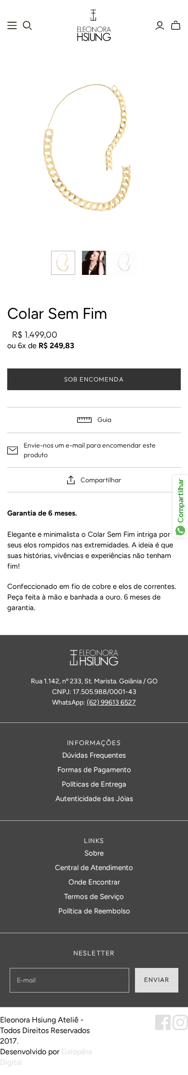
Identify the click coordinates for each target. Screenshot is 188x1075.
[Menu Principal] (12, 25)
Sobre (94, 853)
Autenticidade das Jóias (94, 798)
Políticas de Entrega (94, 784)
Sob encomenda (94, 379)
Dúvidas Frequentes (94, 755)
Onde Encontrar (94, 882)
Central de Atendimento (94, 867)
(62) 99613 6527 (111, 702)
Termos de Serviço (94, 896)
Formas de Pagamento (94, 769)
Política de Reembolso (94, 911)
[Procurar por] (27, 25)
